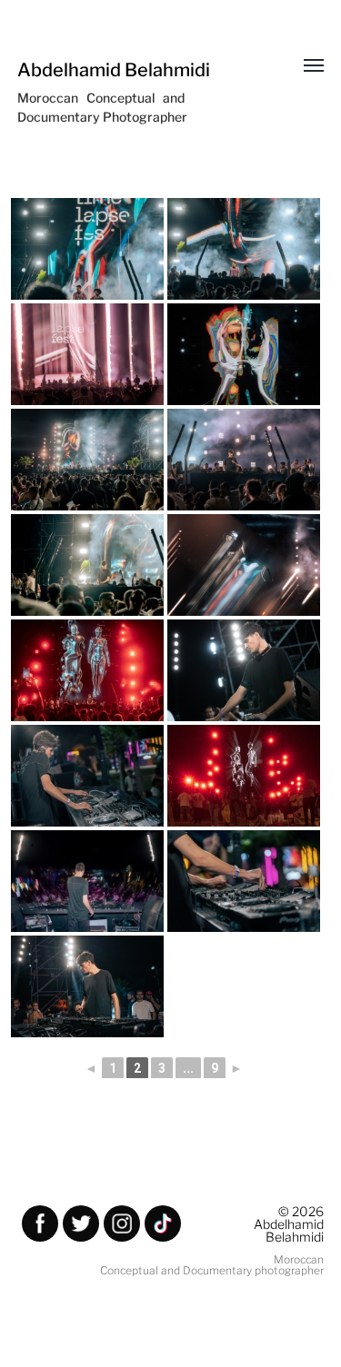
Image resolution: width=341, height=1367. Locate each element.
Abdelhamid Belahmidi (113, 70)
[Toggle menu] (301, 66)
